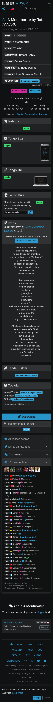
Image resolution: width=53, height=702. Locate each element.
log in (41, 612)
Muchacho (25, 479)
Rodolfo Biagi (10, 665)
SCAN (40, 644)
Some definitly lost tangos (19, 673)
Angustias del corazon (30, 578)
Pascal (16, 564)
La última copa (28, 564)
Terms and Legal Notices (26, 681)
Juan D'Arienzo (38, 673)
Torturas (43, 114)
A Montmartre (17, 42)
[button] (12, 9)
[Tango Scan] (26, 520)
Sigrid (15, 523)
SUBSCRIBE (28, 416)
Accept (37, 698)
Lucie (15, 486)
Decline (47, 698)
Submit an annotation (27, 240)
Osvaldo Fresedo (19, 669)
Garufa (20, 114)
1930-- (15, 35)
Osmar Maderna (35, 669)
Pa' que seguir (30, 547)
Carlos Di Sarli (26, 677)
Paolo (15, 509)
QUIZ (40, 650)
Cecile (15, 575)
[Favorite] (4, 19)
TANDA (29, 650)
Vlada (14, 499)
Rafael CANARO (21, 55)
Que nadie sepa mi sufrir (31, 509)
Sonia (14, 489)
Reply (45, 627)
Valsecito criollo (28, 571)
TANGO (13, 48)
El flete (30, 520)
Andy (14, 503)
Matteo (16, 506)
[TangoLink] (19, 499)
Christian (17, 561)
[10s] (26, 102)
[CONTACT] (45, 661)
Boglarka (17, 547)
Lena (15, 513)
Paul (14, 493)
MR (19, 469)
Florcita (24, 575)
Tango (16, 537)
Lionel (16, 578)
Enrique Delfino (20, 67)
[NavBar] (49, 2)
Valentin (16, 568)
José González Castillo (24, 74)
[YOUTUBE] (38, 661)
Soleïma (16, 540)
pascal (15, 571)
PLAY (19, 644)
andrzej (16, 483)
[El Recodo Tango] (11, 644)
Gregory (16, 554)
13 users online (17, 462)
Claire (15, 544)
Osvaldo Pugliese (41, 665)
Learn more (17, 693)
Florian (16, 516)
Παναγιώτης (18, 520)
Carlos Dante (17, 61)
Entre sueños (31, 114)
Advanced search (18, 439)
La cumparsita (28, 516)
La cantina (25, 523)
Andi (15, 551)
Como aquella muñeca (29, 551)
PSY (28, 655)
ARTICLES (16, 655)
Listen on (19, 91)
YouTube (36, 91)
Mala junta (28, 527)
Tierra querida (27, 486)
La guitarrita (26, 544)
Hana (15, 533)
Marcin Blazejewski (13, 622)
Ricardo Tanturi (24, 665)
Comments (15, 454)
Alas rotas (24, 513)
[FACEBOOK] (25, 661)
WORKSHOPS (13, 661)
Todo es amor (26, 499)
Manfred (16, 527)
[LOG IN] (3, 8)
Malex (15, 476)
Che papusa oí (29, 554)
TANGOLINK (16, 650)
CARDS (37, 655)
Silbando (28, 561)
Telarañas (27, 483)
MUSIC (29, 644)
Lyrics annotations (19, 446)
